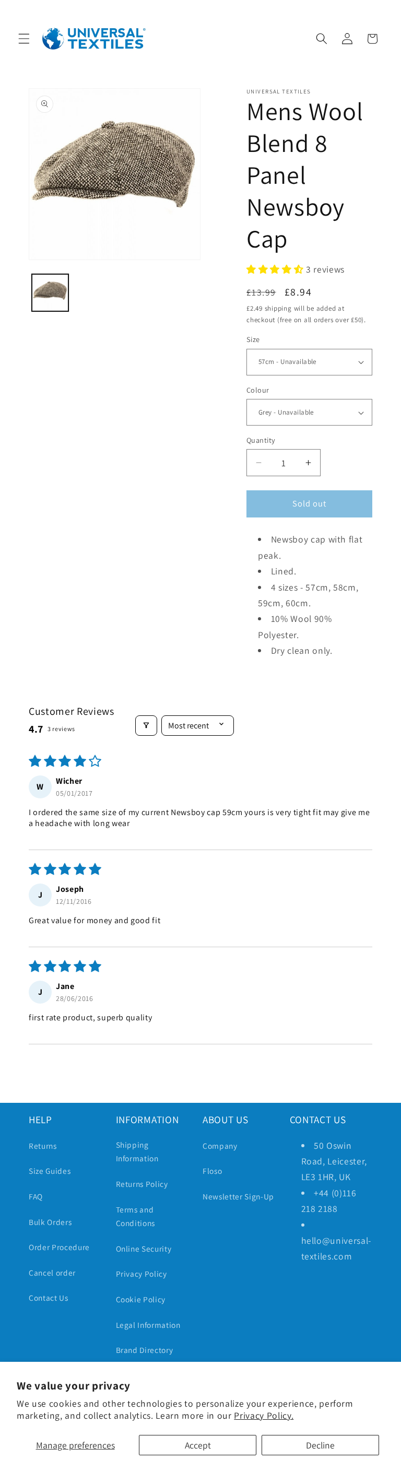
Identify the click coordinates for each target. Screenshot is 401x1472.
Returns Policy (142, 1184)
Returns (43, 1145)
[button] (24, 38)
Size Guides (49, 1170)
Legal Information (148, 1325)
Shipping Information (137, 1151)
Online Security (144, 1248)
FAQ (36, 1196)
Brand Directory (144, 1350)
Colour (257, 390)
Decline (320, 1445)
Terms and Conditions (136, 1216)
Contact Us (48, 1297)
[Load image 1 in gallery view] (50, 292)
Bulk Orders (50, 1222)
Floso (212, 1170)
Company (220, 1145)
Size (253, 339)
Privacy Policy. (263, 1415)
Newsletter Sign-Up (238, 1196)
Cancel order (52, 1272)
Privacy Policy (141, 1273)
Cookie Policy (141, 1299)
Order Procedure (59, 1247)
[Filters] (146, 725)
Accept (198, 1445)
